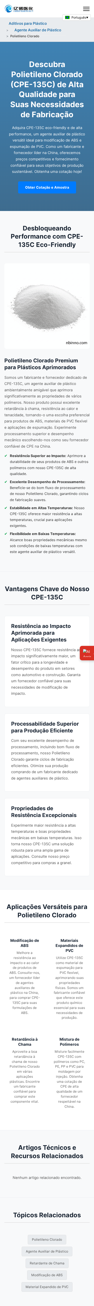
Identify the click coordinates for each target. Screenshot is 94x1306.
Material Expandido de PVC (47, 1287)
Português (78, 17)
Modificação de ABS (47, 1275)
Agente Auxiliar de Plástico (37, 30)
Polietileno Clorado (47, 1239)
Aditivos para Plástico (28, 23)
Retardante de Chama (47, 1263)
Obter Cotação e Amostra (47, 187)
